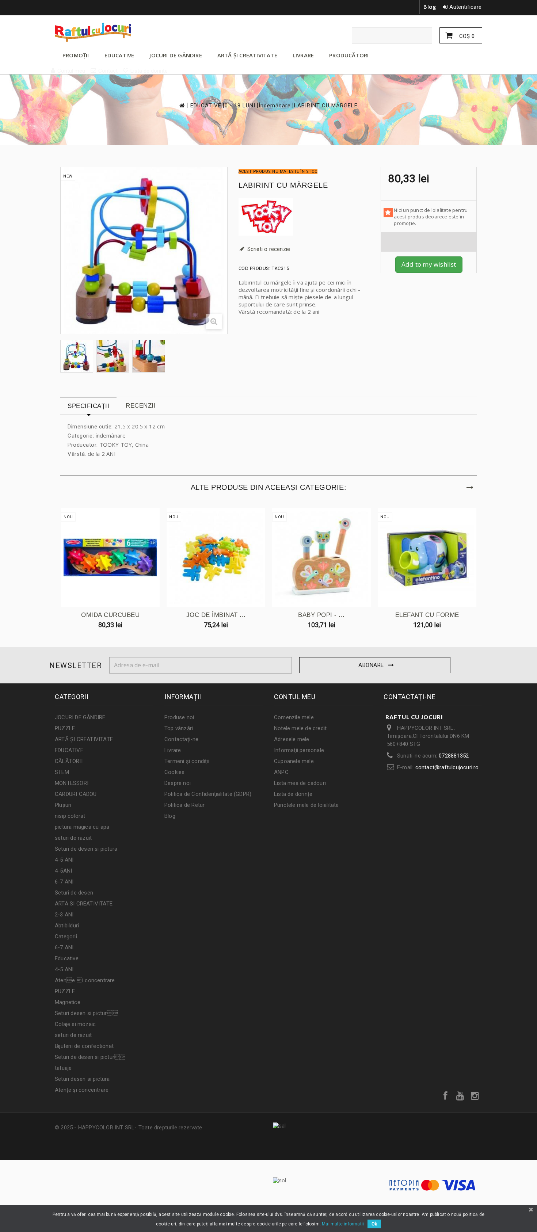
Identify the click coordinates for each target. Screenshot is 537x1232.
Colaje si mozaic (75, 1024)
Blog (429, 6)
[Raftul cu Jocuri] (122, 32)
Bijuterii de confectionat (84, 1046)
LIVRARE (303, 55)
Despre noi (177, 783)
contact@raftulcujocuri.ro (447, 767)
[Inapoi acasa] (181, 105)
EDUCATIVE (119, 55)
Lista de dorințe (293, 794)
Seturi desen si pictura (82, 1079)
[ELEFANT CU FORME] (427, 557)
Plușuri (63, 805)
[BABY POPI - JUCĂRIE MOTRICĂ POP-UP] (321, 557)
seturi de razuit (73, 838)
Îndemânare (275, 105)
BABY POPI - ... (321, 614)
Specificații (88, 406)
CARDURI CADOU (76, 794)
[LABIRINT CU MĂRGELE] (77, 356)
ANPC (281, 772)
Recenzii (141, 405)
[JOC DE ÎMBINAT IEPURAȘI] (216, 557)
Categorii (66, 936)
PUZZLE (65, 728)
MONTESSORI (71, 783)
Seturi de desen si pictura (86, 849)
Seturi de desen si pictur (90, 1057)
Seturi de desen (74, 892)
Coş (466, 36)
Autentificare (465, 7)
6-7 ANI (64, 881)
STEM (62, 772)
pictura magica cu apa (82, 827)
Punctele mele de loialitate (306, 805)
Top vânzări (178, 728)
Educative (67, 958)
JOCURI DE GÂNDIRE (175, 55)
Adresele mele (291, 739)
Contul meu (294, 697)
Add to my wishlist (428, 264)
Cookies (174, 772)
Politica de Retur (184, 805)
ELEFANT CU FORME (427, 614)
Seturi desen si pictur (86, 1013)
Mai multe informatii (343, 1224)
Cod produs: (255, 268)
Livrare (172, 750)
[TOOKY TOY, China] (304, 217)
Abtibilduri (67, 925)
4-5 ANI (64, 860)
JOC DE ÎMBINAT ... (216, 614)
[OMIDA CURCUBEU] (110, 557)
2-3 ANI (64, 914)
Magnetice (67, 1002)
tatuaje (63, 1068)
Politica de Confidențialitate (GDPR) (207, 794)
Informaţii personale (299, 750)
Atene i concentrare (85, 980)
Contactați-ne (181, 739)
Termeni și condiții (186, 761)
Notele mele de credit (300, 728)
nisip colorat (70, 816)
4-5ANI (63, 870)
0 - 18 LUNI (240, 105)
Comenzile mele (294, 717)
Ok (374, 1224)
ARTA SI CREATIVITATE (84, 903)
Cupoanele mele (294, 761)
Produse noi (179, 717)
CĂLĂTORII (69, 761)
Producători (349, 55)
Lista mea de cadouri (300, 783)
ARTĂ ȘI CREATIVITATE (247, 55)
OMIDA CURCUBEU (110, 614)
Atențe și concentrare (81, 1090)
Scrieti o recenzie (268, 249)
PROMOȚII (75, 55)
